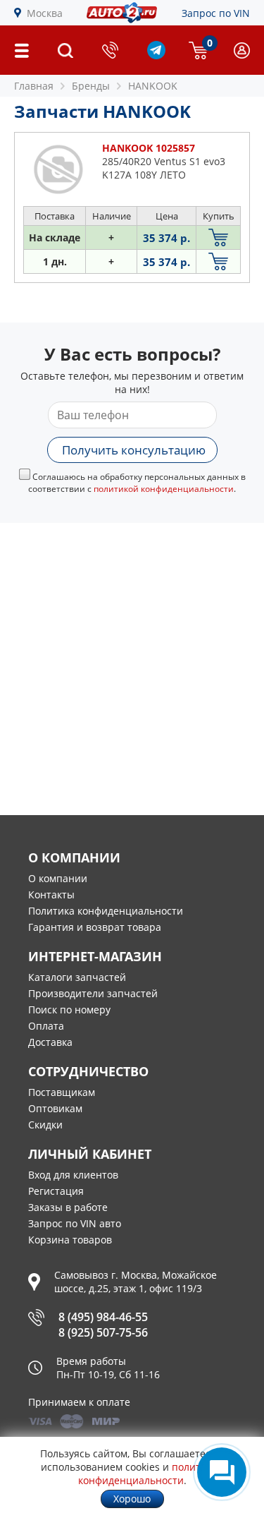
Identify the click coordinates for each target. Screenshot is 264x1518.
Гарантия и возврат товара (94, 927)
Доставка (50, 1042)
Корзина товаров (70, 1239)
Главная (34, 85)
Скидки (45, 1124)
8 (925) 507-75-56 (103, 1332)
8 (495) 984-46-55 (103, 1317)
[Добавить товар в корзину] (218, 237)
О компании (57, 878)
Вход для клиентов (73, 1174)
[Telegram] (156, 55)
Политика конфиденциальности (105, 910)
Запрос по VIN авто (74, 1223)
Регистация (56, 1191)
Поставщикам (61, 1092)
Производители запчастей (93, 993)
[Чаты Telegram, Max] (221, 1472)
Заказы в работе (68, 1207)
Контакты (51, 894)
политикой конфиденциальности (164, 489)
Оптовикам (55, 1108)
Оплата (46, 1025)
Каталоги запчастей (77, 977)
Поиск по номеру (69, 1009)
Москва (45, 13)
